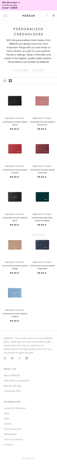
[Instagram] (5, 358)
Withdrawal (10, 434)
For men (38, 70)
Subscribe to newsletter (17, 380)
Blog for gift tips (12, 385)
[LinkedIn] (27, 358)
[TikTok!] (19, 358)
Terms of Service (13, 439)
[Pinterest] (12, 358)
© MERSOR (28, 458)
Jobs (6, 418)
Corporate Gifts (12, 391)
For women (21, 70)
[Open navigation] (5, 16)
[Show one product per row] (4, 80)
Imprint (8, 423)
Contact (8, 444)
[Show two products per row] (10, 80)
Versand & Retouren (15, 408)
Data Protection (12, 429)
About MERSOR (12, 375)
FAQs (6, 413)
